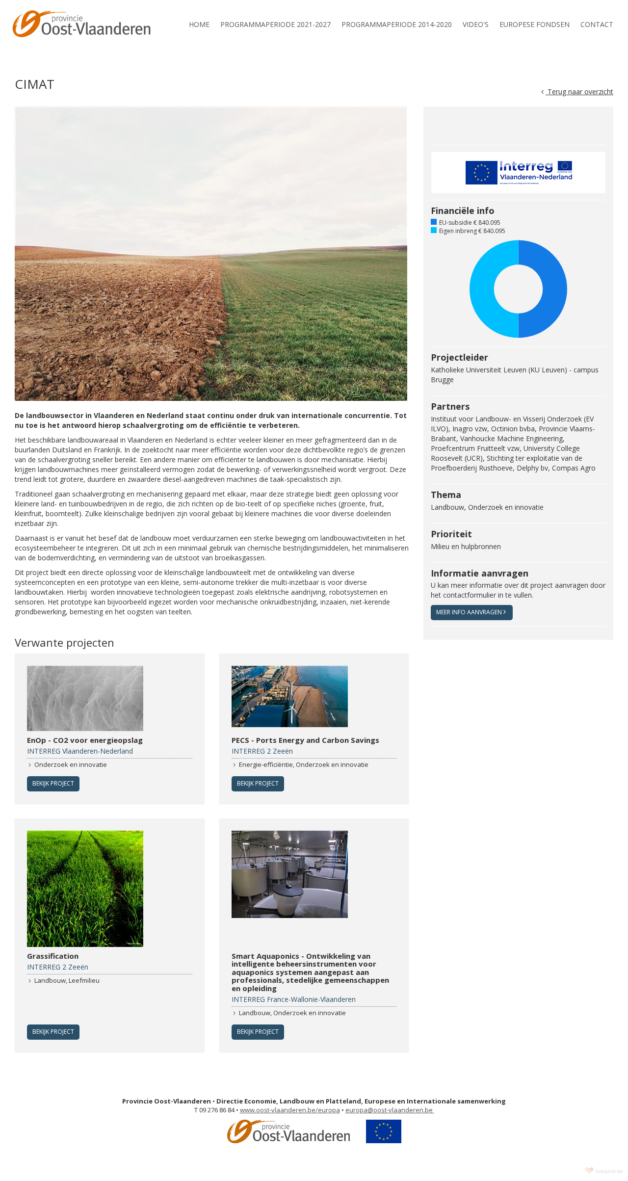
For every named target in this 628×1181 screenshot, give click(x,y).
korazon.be (609, 1171)
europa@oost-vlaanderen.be (389, 1109)
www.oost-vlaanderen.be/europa (290, 1109)
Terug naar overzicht (579, 91)
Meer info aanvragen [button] (469, 612)
